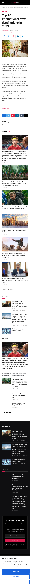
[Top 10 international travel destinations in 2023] (15, 48)
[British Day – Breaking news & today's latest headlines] (15, 2)
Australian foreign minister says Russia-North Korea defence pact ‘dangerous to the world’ (15, 280)
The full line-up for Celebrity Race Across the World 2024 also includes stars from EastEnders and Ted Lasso (14, 183)
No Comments (6, 32)
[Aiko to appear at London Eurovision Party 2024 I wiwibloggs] (6, 477)
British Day (6, 30)
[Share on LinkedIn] (18, 36)
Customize (16, 576)
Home (3, 7)
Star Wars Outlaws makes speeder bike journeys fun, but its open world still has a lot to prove (14, 255)
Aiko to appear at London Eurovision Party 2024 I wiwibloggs (19, 476)
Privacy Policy (15, 545)
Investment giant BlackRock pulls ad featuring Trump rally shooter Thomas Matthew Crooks (19, 305)
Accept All (16, 571)
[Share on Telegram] (22, 36)
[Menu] (3, 2)
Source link (5, 108)
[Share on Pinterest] (13, 36)
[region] (15, 571)
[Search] (27, 2)
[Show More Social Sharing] (26, 36)
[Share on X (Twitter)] (9, 36)
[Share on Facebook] (4, 36)
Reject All (16, 582)
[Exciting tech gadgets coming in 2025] (6, 331)
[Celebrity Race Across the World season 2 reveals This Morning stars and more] (15, 197)
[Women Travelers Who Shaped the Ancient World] (15, 221)
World (4, 11)
